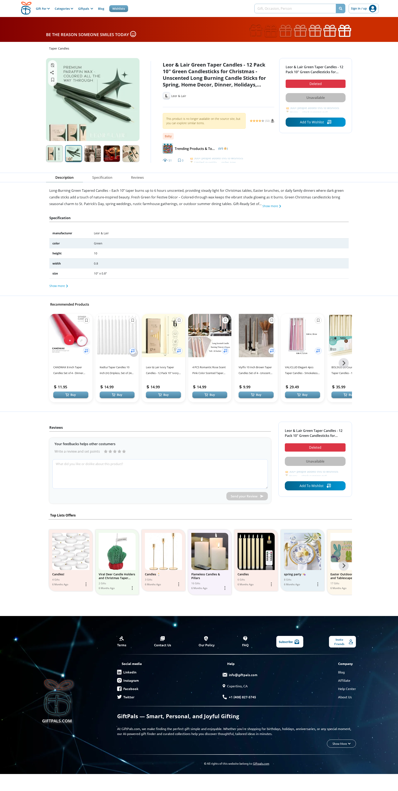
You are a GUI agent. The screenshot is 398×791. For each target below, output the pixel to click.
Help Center (347, 689)
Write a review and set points (77, 451)
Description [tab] (64, 177)
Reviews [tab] (137, 177)
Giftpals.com (261, 763)
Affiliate (344, 680)
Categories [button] (63, 9)
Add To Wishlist (312, 122)
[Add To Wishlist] (86, 351)
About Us (345, 697)
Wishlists (118, 9)
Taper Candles (59, 48)
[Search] (340, 8)
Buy (73, 395)
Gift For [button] (41, 9)
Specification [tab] (102, 177)
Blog (101, 9)
